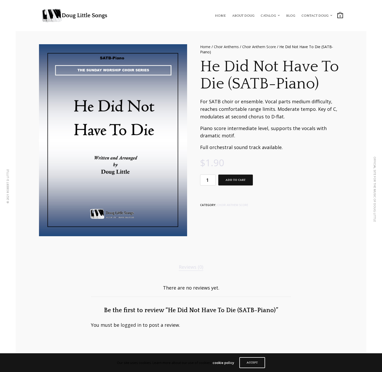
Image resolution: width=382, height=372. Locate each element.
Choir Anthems (226, 46)
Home (220, 15)
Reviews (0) (191, 267)
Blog (290, 15)
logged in (131, 325)
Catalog (268, 15)
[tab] (191, 267)
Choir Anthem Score (259, 46)
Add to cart (236, 180)
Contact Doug (314, 15)
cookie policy (223, 362)
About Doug (243, 15)
